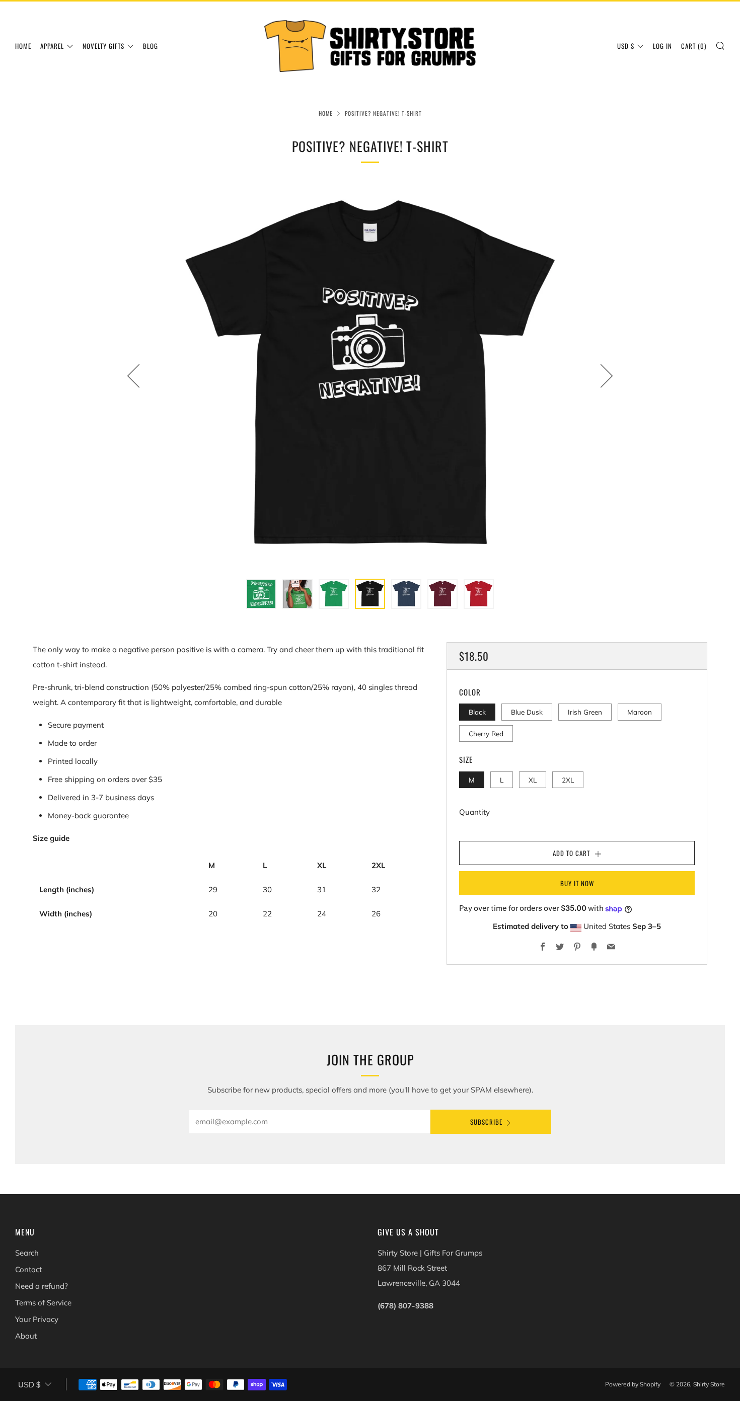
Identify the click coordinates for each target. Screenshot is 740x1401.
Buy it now (577, 883)
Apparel (52, 46)
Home (23, 46)
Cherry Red (486, 733)
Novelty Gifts (103, 46)
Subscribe (486, 1122)
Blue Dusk (527, 712)
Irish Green (585, 712)
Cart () (693, 46)
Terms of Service (43, 1302)
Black (477, 712)
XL (533, 779)
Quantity (474, 812)
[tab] (261, 594)
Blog (150, 46)
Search (27, 1253)
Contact (28, 1269)
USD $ (625, 46)
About (26, 1336)
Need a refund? (41, 1286)
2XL (568, 779)
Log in (662, 46)
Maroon (639, 712)
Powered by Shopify (632, 1384)
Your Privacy (36, 1319)
